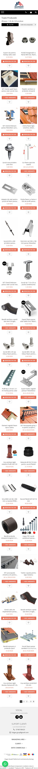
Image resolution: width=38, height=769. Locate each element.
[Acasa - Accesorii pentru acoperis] (19, 5)
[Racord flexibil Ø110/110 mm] (28, 488)
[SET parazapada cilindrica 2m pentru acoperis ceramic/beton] (9, 562)
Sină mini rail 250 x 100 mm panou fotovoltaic (28, 242)
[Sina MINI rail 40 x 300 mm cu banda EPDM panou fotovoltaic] (9, 488)
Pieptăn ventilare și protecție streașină (28, 90)
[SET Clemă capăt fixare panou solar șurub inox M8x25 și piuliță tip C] (9, 78)
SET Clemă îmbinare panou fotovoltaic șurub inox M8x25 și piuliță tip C (9, 127)
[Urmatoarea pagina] (33, 701)
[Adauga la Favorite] (9, 65)
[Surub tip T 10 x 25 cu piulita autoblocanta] (28, 270)
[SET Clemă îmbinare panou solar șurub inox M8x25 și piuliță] (9, 269)
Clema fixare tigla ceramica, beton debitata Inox (28, 127)
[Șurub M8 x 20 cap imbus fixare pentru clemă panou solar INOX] (9, 343)
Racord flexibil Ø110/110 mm (28, 500)
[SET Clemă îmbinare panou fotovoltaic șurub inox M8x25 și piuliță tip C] (9, 115)
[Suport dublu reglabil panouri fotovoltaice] (28, 378)
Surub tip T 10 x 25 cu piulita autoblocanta (28, 283)
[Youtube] (21, 717)
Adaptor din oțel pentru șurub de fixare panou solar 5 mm (9, 200)
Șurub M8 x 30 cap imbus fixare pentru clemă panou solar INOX (28, 353)
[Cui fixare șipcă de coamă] (28, 152)
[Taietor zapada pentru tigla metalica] (28, 562)
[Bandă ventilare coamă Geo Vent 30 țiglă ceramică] (9, 308)
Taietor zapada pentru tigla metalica (28, 574)
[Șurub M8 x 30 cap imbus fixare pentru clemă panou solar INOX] (28, 343)
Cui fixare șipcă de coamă (28, 163)
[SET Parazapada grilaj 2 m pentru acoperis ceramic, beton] (28, 415)
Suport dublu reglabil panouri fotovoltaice (28, 390)
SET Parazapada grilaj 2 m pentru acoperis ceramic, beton (28, 426)
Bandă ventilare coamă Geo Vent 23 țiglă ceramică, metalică (28, 611)
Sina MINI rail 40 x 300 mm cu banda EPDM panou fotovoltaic (9, 500)
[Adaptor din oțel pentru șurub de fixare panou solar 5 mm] (9, 189)
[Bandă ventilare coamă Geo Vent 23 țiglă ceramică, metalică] (28, 599)
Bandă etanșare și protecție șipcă (9, 647)
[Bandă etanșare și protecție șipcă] (9, 635)
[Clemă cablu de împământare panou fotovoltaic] (9, 599)
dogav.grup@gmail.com (20, 732)
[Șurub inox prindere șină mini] (9, 152)
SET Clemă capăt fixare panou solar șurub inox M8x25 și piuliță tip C (9, 90)
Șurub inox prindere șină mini (9, 163)
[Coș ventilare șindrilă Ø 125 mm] (28, 672)
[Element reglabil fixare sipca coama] (9, 415)
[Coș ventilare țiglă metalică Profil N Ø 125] (9, 451)
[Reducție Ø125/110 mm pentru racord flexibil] (28, 451)
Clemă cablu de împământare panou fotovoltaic (10, 611)
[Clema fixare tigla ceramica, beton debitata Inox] (28, 115)
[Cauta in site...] (36, 12)
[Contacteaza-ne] (26, 12)
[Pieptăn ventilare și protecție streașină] (28, 78)
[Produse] (3, 12)
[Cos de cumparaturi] (31, 12)
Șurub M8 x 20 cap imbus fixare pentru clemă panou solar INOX (9, 353)
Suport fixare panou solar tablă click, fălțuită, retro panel (28, 320)
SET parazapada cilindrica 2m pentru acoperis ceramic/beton (10, 574)
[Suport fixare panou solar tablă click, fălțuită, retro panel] (28, 308)
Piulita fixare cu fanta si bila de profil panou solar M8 (28, 200)
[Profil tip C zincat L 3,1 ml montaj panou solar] (9, 378)
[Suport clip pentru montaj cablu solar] (9, 40)
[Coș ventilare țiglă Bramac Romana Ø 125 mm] (9, 672)
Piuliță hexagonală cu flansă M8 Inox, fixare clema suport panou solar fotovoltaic (28, 54)
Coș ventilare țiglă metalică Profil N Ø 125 (9, 463)
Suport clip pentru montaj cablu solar (9, 54)
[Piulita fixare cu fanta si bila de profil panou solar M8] (28, 188)
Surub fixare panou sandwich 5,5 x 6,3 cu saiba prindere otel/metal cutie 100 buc (28, 647)
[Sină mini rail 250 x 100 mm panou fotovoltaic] (28, 228)
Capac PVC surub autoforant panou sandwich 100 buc (28, 537)
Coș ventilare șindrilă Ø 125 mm (28, 684)
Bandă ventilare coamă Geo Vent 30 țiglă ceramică (9, 320)
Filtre (10, 25)
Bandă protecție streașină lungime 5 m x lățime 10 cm (9, 537)
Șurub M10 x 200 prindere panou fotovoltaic (9, 242)
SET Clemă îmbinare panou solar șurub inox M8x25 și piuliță (9, 283)
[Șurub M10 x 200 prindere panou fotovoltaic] (9, 228)
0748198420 (20, 730)
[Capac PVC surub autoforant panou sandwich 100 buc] (28, 525)
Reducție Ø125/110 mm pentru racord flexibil (28, 463)
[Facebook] (17, 717)
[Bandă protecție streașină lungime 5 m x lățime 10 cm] (9, 525)
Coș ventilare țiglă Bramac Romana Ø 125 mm (9, 684)
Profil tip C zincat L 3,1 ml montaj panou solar (9, 390)
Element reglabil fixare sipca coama (9, 426)
